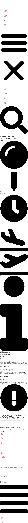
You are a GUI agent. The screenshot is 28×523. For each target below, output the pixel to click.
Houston (5, 13)
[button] (14, 56)
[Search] (0, 480)
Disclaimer (2, 27)
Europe (5, 20)
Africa (5, 21)
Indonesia (2, 462)
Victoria (5, 11)
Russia (2, 452)
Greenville (5, 10)
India (2, 463)
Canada (2, 458)
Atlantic (5, 24)
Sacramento (5, 16)
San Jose (5, 12)
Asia (4, 19)
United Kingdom (3, 456)
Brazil (2, 453)
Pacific (2, 439)
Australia (2, 444)
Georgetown (5, 14)
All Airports (4, 26)
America (5, 18)
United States (3, 449)
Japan (2, 455)
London (5, 9)
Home (2, 7)
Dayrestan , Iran (4, 192)
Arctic (5, 25)
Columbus (5, 15)
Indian (5, 23)
